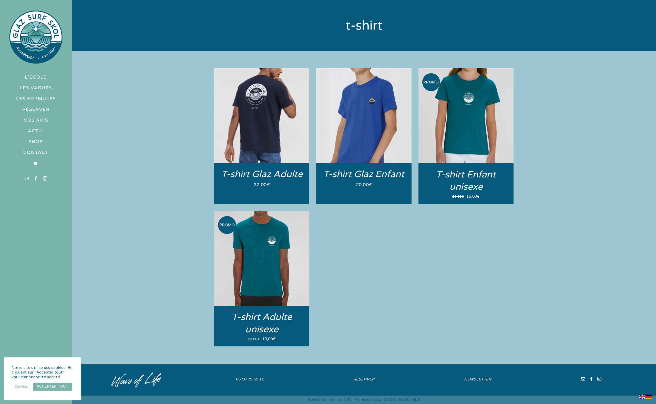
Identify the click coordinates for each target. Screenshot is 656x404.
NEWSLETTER (477, 379)
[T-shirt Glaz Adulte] (261, 71)
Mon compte (331, 400)
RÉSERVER (364, 379)
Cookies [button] (21, 387)
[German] (648, 396)
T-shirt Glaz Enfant (363, 174)
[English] (642, 396)
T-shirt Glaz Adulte (262, 174)
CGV (348, 400)
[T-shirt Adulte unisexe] (261, 214)
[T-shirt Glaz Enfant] (363, 71)
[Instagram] (599, 379)
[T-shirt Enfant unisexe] (466, 71)
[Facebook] (591, 379)
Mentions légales (368, 400)
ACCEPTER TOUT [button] (52, 386)
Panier (313, 400)
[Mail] (583, 379)
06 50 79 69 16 (250, 379)
